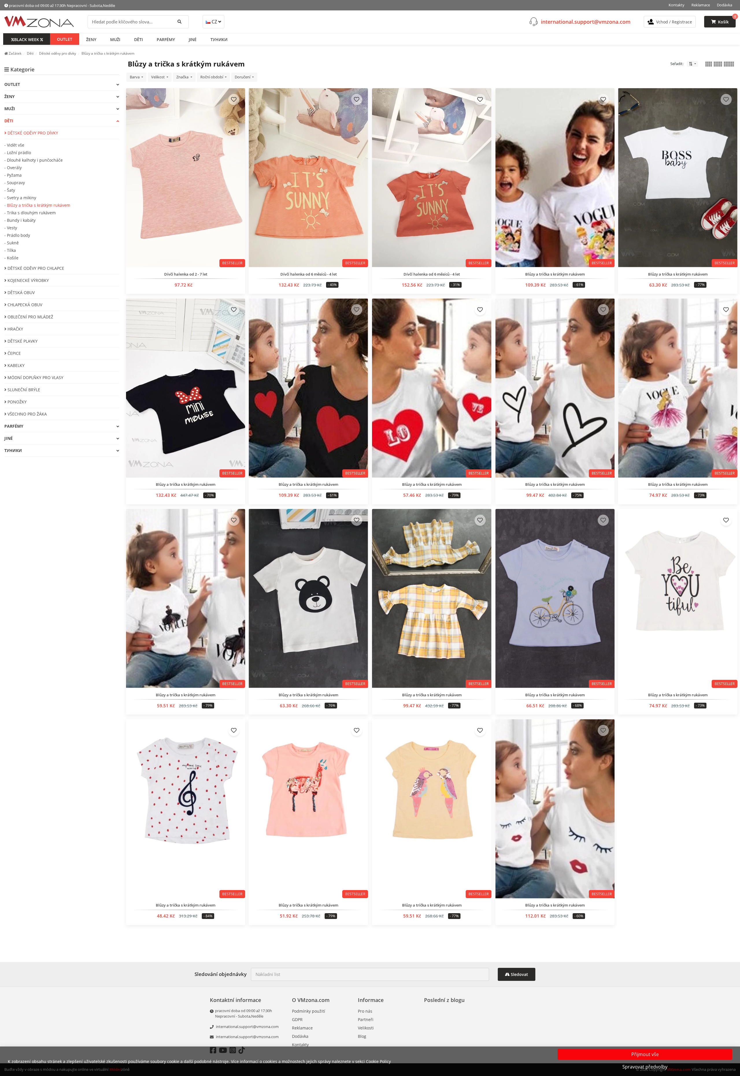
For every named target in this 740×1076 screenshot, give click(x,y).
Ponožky (16, 402)
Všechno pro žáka (26, 414)
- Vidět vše (14, 145)
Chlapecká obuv (24, 304)
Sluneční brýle (23, 389)
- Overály (13, 167)
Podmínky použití (308, 1011)
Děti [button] (138, 39)
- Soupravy (14, 182)
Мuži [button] (115, 39)
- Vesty (10, 227)
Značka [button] (182, 77)
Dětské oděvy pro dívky (32, 133)
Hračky (14, 329)
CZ (214, 22)
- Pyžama (13, 175)
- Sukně (11, 243)
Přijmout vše (645, 1054)
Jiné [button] (193, 39)
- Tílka (10, 250)
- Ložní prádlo (17, 152)
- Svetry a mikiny (20, 197)
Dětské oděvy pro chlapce (35, 268)
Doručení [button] (243, 77)
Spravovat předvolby (644, 1067)
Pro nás (365, 1011)
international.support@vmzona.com (585, 21)
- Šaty (9, 190)
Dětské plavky (22, 341)
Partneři (365, 1019)
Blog (362, 1036)
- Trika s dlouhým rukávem (30, 212)
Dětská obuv (20, 292)
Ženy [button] (91, 39)
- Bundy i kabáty (20, 220)
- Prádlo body (17, 235)
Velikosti (366, 1028)
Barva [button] (135, 77)
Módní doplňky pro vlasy (34, 377)
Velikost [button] (158, 77)
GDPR (297, 1019)
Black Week (26, 39)
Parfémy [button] (166, 39)
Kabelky (15, 365)
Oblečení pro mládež (29, 317)
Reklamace (700, 5)
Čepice (13, 353)
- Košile (11, 258)
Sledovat (519, 974)
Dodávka (724, 5)
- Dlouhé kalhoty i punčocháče (33, 160)
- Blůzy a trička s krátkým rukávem (37, 205)
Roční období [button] (212, 77)
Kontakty (676, 5)
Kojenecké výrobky (27, 280)
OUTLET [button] (64, 39)
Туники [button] (218, 39)
